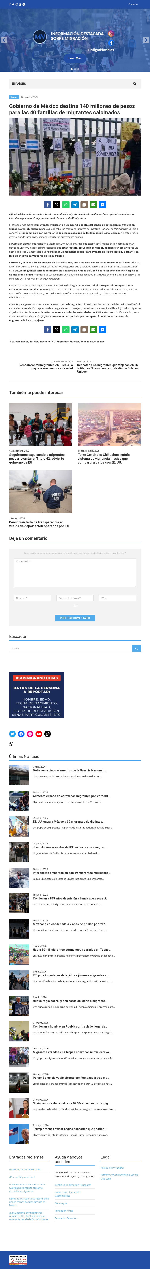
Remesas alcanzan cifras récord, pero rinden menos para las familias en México (29, 1202)
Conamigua (61, 1203)
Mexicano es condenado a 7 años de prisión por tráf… (70, 924)
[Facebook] (47, 204)
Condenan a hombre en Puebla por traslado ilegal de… (70, 1026)
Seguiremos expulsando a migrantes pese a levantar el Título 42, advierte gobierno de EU (37, 458)
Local (14, 97)
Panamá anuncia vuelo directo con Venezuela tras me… (71, 1077)
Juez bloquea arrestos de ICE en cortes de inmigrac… (70, 847)
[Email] (93, 204)
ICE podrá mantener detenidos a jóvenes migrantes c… (71, 975)
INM (53, 341)
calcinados (21, 341)
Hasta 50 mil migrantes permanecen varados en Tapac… (72, 949)
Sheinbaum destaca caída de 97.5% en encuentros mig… (71, 1103)
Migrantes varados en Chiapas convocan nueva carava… (72, 1052)
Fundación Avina (64, 1210)
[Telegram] (75, 204)
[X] (56, 204)
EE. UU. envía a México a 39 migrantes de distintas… (68, 821)
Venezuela (86, 341)
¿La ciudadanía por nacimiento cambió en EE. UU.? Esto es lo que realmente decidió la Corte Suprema (28, 1216)
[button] (75, 40)
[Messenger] (102, 204)
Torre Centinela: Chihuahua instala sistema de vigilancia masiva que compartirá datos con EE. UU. (104, 458)
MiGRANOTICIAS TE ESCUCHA (25, 1169)
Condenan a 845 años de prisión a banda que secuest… (70, 898)
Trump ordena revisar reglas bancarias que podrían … (70, 1129)
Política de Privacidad (112, 1167)
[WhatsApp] (66, 204)
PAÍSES (20, 83)
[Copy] (84, 204)
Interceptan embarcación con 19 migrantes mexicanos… (72, 873)
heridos (33, 341)
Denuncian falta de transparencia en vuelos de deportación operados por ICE (39, 524)
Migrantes (63, 341)
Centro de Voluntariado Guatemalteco (67, 1194)
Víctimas (99, 341)
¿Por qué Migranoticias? (22, 1177)
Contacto (133, 4)
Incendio (45, 341)
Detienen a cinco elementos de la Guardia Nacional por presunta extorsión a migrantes (27, 1188)
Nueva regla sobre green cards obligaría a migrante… (70, 1001)
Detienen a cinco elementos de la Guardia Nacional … (69, 770)
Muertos (74, 341)
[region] (75, 40)
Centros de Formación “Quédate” (73, 1184)
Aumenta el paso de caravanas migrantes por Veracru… (71, 796)
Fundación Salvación (66, 1218)
